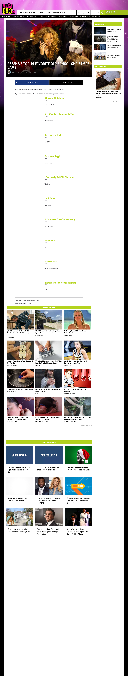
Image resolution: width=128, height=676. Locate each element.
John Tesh (85, 16)
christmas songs (34, 300)
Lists (29, 303)
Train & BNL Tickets (32, 16)
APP (48, 12)
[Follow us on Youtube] (97, 12)
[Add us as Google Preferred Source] (83, 12)
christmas (26, 300)
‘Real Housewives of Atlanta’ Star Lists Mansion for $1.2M (18, 530)
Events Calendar (96, 16)
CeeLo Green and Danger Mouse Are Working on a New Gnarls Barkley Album (78, 531)
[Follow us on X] (93, 12)
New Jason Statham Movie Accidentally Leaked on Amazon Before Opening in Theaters (112, 39)
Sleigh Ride (50, 240)
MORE (63, 12)
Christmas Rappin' (53, 156)
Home (20, 12)
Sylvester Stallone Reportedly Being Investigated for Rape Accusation (48, 531)
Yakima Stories (74, 16)
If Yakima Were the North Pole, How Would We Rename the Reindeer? (78, 500)
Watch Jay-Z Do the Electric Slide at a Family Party (18, 499)
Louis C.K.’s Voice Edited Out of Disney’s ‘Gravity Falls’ (48, 468)
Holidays (24, 303)
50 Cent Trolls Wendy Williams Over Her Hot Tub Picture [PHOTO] (48, 500)
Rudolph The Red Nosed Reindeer (60, 282)
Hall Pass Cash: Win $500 (48, 16)
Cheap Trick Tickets (18, 16)
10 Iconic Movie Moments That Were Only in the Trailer (114, 47)
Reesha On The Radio (17, 72)
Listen (42, 12)
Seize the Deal (63, 16)
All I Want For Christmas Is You (59, 114)
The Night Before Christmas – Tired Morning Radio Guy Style (78, 468)
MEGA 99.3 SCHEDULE (31, 12)
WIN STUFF (56, 12)
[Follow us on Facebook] (88, 12)
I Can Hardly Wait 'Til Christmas (59, 177)
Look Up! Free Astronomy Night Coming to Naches (114, 30)
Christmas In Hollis (54, 135)
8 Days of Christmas (54, 98)
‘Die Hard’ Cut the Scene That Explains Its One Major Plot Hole (18, 469)
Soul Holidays (51, 261)
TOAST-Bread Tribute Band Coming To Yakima (114, 56)
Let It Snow (50, 198)
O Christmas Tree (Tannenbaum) (60, 219)
